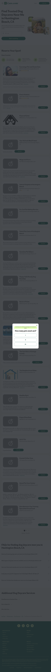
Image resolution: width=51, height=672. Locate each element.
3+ (25, 344)
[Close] (37, 325)
